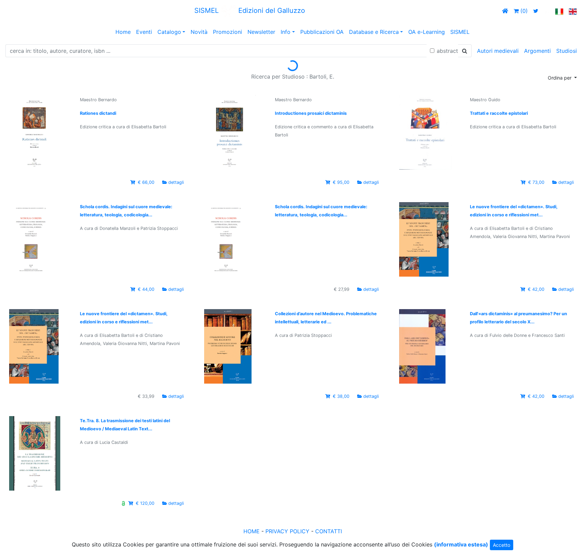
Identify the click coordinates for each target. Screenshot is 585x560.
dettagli (176, 182)
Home (123, 31)
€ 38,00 (341, 396)
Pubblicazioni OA (322, 31)
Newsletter (261, 31)
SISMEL (460, 31)
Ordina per (560, 78)
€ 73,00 (536, 182)
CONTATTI (328, 531)
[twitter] (535, 11)
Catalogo (169, 31)
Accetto (501, 545)
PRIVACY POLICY (287, 531)
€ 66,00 (146, 182)
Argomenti (537, 50)
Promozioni (227, 31)
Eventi (144, 31)
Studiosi (566, 50)
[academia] (546, 11)
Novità (199, 31)
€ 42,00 (536, 289)
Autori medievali (498, 50)
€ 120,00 (145, 503)
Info (285, 31)
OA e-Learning (426, 31)
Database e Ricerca (374, 31)
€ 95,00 (341, 182)
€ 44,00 (146, 289)
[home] (505, 11)
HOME (251, 531)
